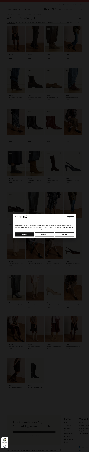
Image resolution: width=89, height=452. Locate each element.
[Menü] (7, 438)
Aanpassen (43, 234)
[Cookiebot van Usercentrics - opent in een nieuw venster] (68, 216)
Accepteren (24, 234)
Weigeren (64, 234)
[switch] (4, 447)
